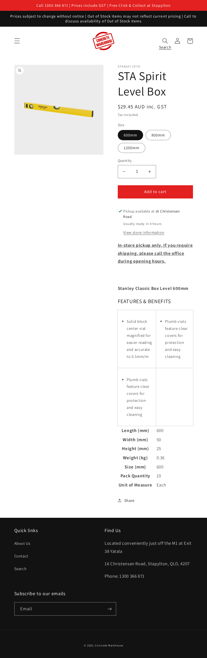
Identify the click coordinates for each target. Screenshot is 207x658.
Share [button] (129, 500)
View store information (143, 232)
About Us (22, 543)
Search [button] (165, 45)
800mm (158, 135)
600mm (130, 135)
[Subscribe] (109, 608)
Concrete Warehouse (109, 645)
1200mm (131, 147)
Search (20, 568)
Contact (21, 555)
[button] (17, 41)
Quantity (125, 160)
